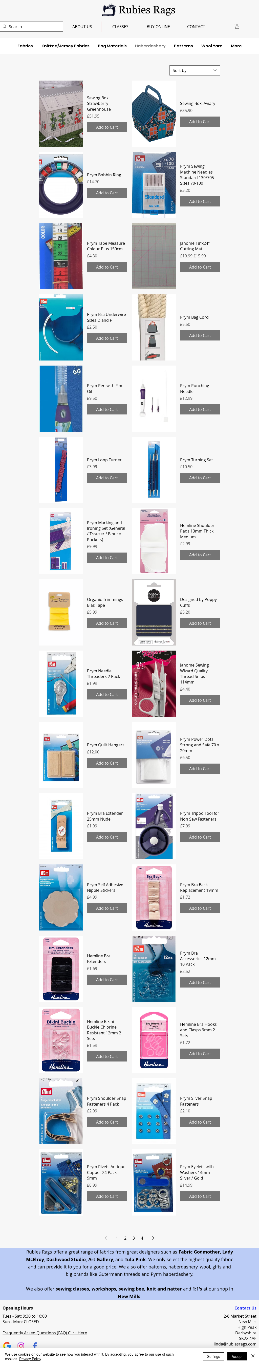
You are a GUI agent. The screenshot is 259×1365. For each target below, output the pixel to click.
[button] (237, 26)
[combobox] (194, 70)
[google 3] (7, 1345)
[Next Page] (153, 1238)
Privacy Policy (30, 1358)
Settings (213, 1356)
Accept (237, 1356)
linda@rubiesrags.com (235, 1344)
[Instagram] (20, 1345)
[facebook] (34, 1345)
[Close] (253, 1356)
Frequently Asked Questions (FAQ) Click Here (45, 1333)
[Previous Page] (106, 1238)
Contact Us (245, 1308)
